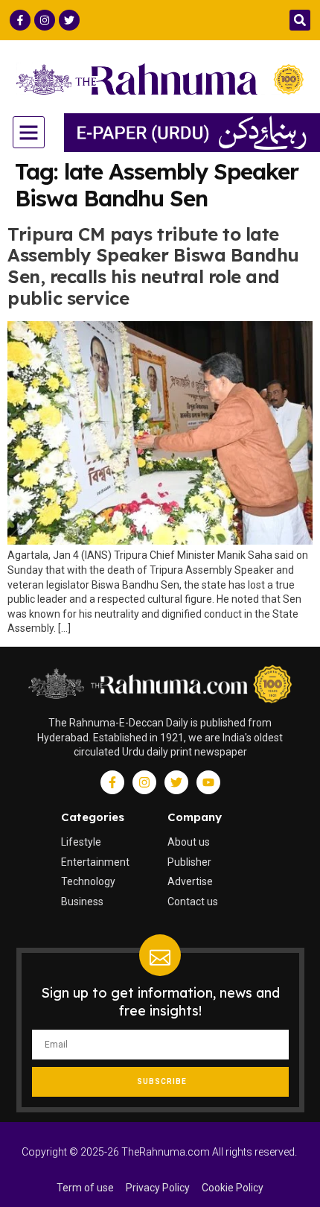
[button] (299, 20)
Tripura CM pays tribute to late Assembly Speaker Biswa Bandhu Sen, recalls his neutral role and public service (153, 266)
